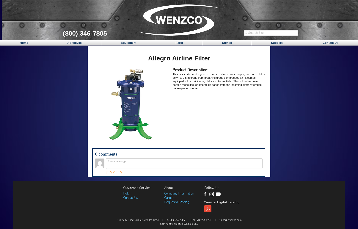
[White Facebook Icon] (205, 194)
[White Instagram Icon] (212, 194)
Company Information (179, 194)
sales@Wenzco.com (230, 220)
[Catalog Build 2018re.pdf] (207, 209)
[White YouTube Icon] (218, 194)
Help (126, 194)
